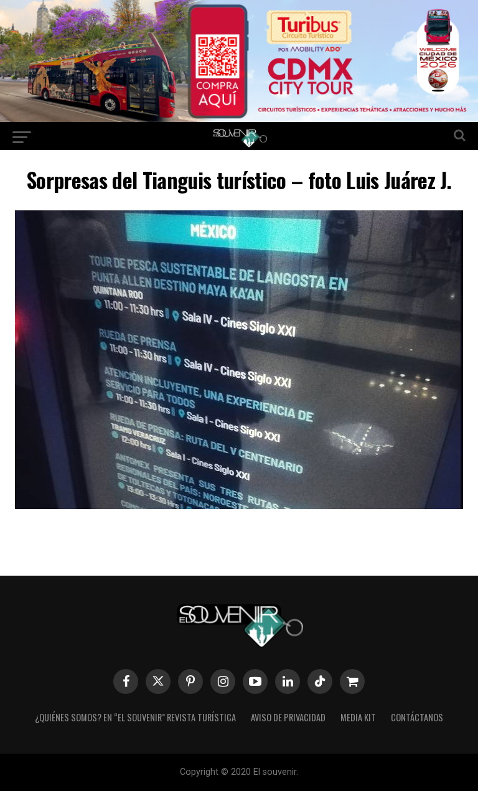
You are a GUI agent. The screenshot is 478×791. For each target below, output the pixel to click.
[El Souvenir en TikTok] (319, 681)
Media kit (358, 717)
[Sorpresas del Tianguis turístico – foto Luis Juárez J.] (239, 505)
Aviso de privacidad (288, 717)
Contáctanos (417, 717)
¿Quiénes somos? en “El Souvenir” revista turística (135, 717)
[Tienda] (352, 681)
